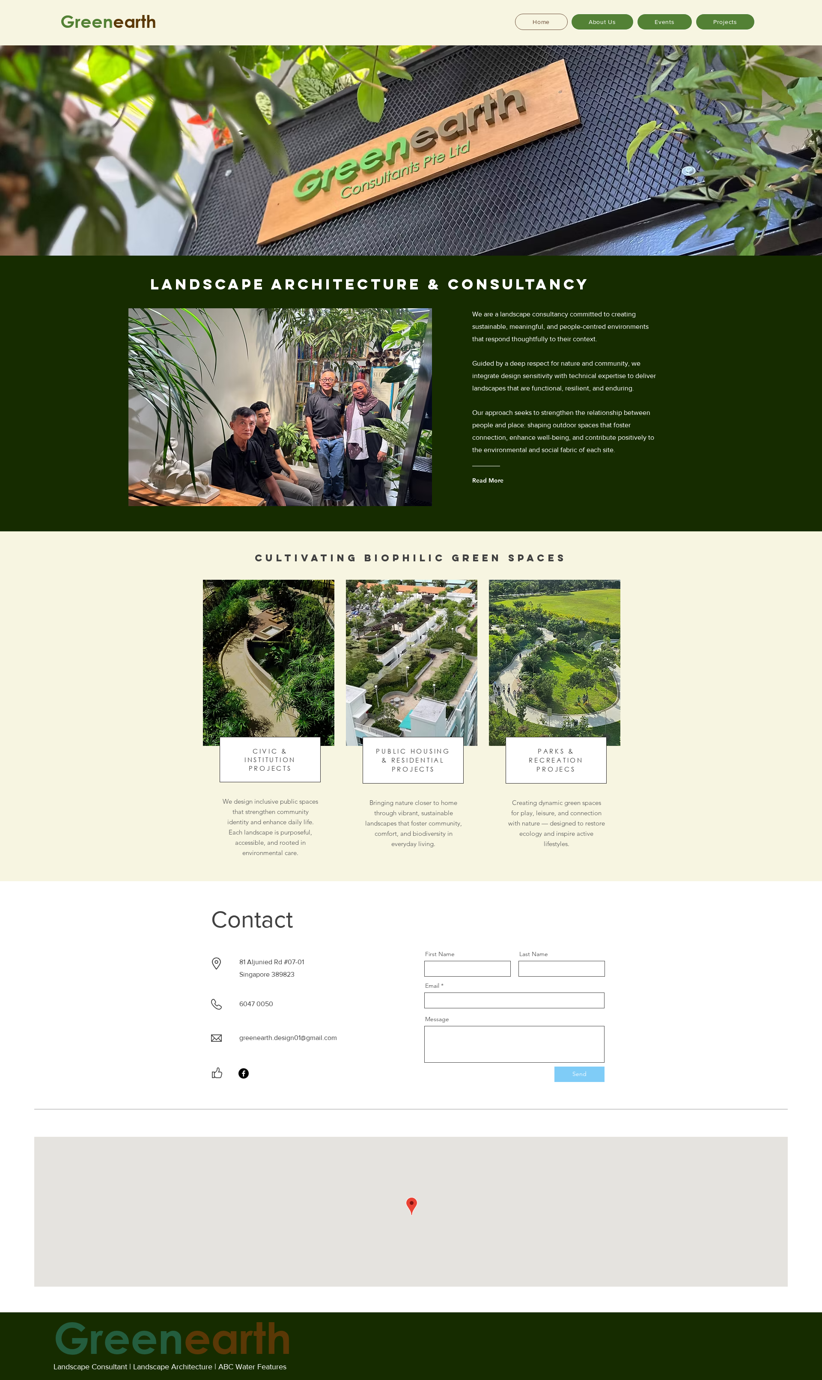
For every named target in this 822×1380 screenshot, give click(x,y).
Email (432, 986)
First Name (440, 954)
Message (437, 1019)
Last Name (533, 954)
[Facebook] (243, 1073)
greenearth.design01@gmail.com (288, 1037)
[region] (267, 730)
